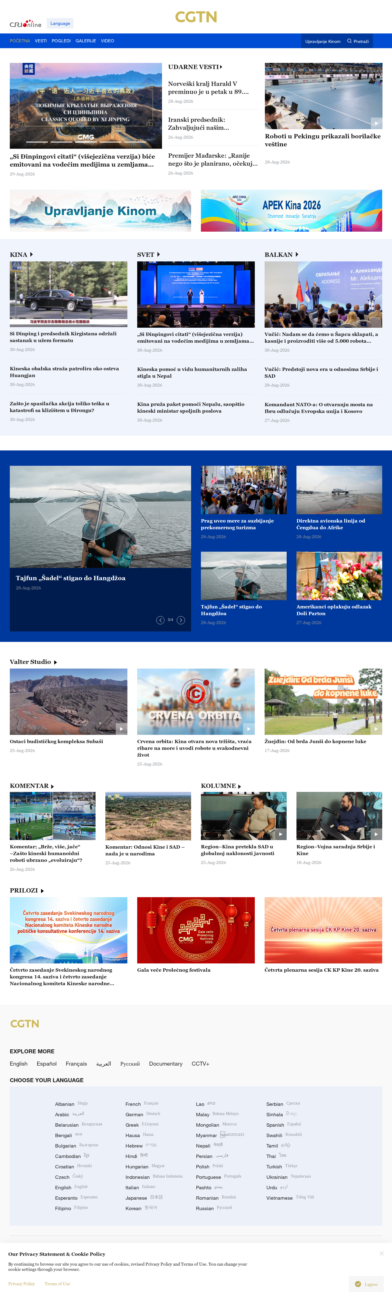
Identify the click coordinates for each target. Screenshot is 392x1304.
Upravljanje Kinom (323, 41)
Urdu (277, 1187)
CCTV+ (200, 1063)
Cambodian (72, 1156)
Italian (140, 1187)
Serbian (283, 1104)
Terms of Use (57, 1283)
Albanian (71, 1104)
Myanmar (220, 1135)
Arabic (69, 1114)
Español (47, 1063)
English (19, 1063)
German (143, 1114)
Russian (214, 1208)
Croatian (73, 1166)
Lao (205, 1104)
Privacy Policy (21, 1283)
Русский (130, 1063)
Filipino (71, 1208)
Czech (69, 1177)
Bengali (68, 1135)
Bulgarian (76, 1146)
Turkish (281, 1166)
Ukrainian (288, 1177)
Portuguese (218, 1177)
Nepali (209, 1146)
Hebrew (141, 1146)
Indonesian (154, 1177)
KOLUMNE (218, 785)
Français (76, 1063)
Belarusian (78, 1125)
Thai (276, 1156)
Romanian (216, 1198)
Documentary (166, 1063)
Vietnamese (290, 1198)
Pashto (209, 1187)
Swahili (284, 1135)
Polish (209, 1166)
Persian (212, 1156)
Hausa (139, 1135)
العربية (103, 1063)
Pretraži (361, 41)
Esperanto (76, 1198)
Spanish (283, 1125)
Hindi (137, 1156)
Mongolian (216, 1125)
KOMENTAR (29, 785)
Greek (142, 1125)
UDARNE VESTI (193, 67)
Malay (217, 1114)
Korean (141, 1208)
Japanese (144, 1198)
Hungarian (145, 1166)
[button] (37, 142)
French (142, 1104)
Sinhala (281, 1114)
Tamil (278, 1146)
